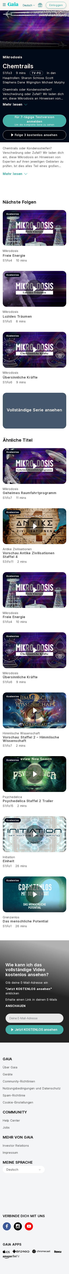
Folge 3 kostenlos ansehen (36, 135)
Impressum (10, 1152)
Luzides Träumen (17, 316)
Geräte (8, 1074)
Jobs (6, 1127)
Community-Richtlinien (19, 1081)
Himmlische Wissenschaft (21, 733)
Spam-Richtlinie (14, 1095)
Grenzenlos (11, 917)
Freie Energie (14, 255)
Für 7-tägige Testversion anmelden (34, 120)
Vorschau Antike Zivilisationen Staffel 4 (28, 555)
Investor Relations (16, 1145)
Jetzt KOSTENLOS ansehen (36, 1029)
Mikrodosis (12, 57)
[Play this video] (34, 228)
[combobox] (24, 1169)
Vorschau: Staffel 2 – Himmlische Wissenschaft (31, 739)
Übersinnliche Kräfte (20, 377)
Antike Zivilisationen (17, 549)
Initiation (9, 857)
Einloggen (56, 5)
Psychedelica (12, 797)
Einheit (8, 861)
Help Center (11, 1120)
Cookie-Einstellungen (18, 1102)
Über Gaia (10, 1067)
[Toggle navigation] (4, 5)
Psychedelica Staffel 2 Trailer (28, 801)
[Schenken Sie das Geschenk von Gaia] (40, 5)
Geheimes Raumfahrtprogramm (29, 493)
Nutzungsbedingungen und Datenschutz (32, 1088)
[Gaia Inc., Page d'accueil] (13, 4)
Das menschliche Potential (25, 921)
